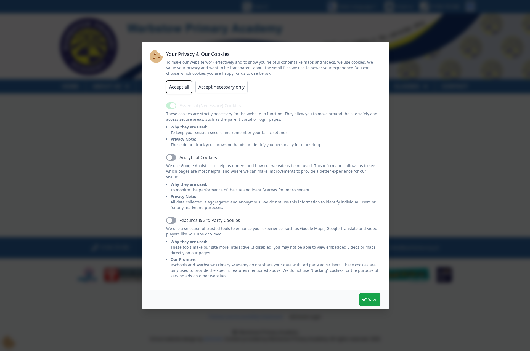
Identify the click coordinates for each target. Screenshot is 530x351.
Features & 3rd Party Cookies (209, 220)
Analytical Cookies (198, 157)
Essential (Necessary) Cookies (210, 106)
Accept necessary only (221, 87)
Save (372, 299)
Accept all (179, 87)
